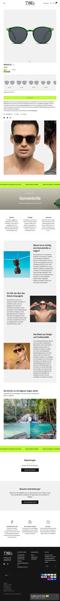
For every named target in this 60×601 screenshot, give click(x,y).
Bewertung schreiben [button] (30, 470)
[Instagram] (8, 564)
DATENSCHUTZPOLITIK (22, 567)
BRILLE (32, 555)
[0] (55, 3)
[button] (55, 83)
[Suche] (51, 3)
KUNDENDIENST (21, 555)
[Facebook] (5, 564)
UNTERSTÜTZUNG (21, 552)
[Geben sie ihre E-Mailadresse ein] (54, 566)
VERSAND (19, 561)
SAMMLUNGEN (34, 552)
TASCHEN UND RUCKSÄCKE (34, 558)
